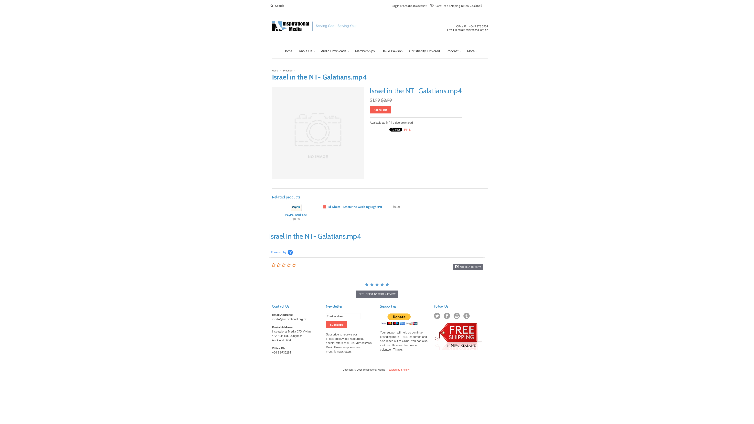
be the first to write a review (377, 294)
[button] (468, 267)
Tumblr (467, 317)
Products (288, 70)
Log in (395, 6)
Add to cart (380, 109)
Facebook (448, 317)
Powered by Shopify (398, 369)
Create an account (415, 6)
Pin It (407, 129)
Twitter (438, 317)
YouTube (457, 317)
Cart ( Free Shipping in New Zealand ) (459, 6)
